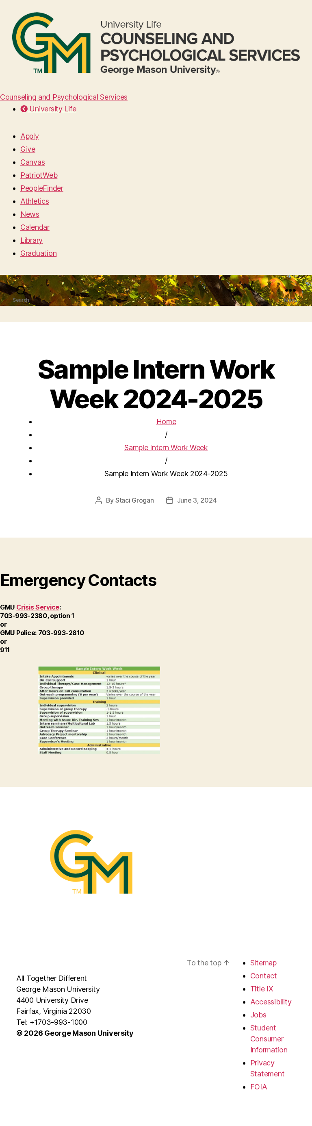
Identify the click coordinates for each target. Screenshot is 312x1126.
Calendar (35, 227)
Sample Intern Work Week (166, 447)
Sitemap (263, 962)
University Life (52, 109)
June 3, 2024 (197, 500)
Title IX (261, 988)
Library (31, 240)
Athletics (34, 201)
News (29, 214)
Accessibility (271, 1002)
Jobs (258, 1015)
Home (166, 421)
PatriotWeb (38, 175)
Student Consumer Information (269, 1039)
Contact (263, 975)
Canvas (32, 162)
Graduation (38, 253)
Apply (29, 136)
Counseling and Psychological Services (64, 97)
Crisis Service (37, 607)
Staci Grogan (134, 500)
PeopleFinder (41, 188)
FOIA (258, 1086)
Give (27, 149)
